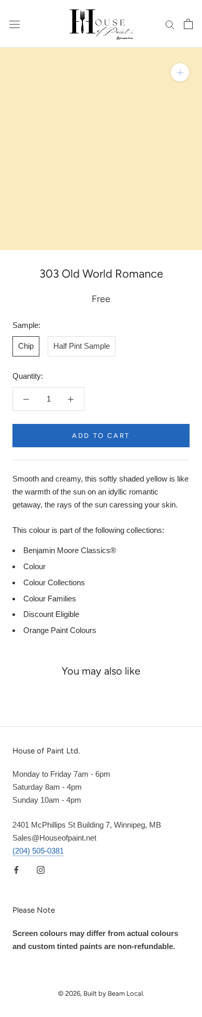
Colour (34, 566)
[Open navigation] (14, 24)
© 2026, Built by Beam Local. (101, 993)
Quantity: (27, 376)
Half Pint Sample (81, 345)
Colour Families (49, 598)
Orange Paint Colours (59, 630)
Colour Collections (54, 582)
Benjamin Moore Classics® (69, 550)
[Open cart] (188, 24)
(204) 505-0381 (38, 850)
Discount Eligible (51, 614)
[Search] (170, 24)
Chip (26, 345)
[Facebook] (16, 869)
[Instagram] (41, 869)
